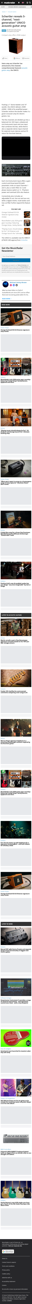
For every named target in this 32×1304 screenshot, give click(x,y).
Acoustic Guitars (12, 12)
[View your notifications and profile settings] (19, 2)
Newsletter (27, 58)
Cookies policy (6, 1274)
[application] (16, 147)
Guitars (4, 12)
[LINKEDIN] (14, 285)
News (4, 30)
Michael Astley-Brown (15, 30)
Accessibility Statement (8, 1281)
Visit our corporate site (15, 1246)
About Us (4, 1258)
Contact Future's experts (9, 1262)
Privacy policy (6, 1270)
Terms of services (22, 265)
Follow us (18, 58)
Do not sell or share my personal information (15, 1289)
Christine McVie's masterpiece (17, 7)
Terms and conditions (8, 1266)
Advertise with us (7, 1277)
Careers (4, 1285)
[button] (2, 2)
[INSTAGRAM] (11, 285)
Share (6, 58)
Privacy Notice (24, 267)
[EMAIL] (17, 285)
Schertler (24, 240)
